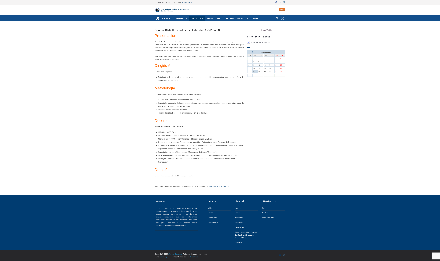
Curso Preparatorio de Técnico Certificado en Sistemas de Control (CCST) (246, 235)
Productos (238, 243)
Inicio (210, 208)
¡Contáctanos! (187, 2)
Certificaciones (213, 18)
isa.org (282, 9)
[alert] (266, 42)
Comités (255, 18)
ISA (263, 208)
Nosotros (166, 18)
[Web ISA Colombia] (157, 18)
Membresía (180, 18)
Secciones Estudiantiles (235, 18)
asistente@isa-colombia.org (219, 186)
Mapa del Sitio (213, 222)
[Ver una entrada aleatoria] (282, 18)
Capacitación (196, 18)
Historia (237, 213)
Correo (210, 213)
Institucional (239, 217)
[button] (171, 18)
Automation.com (268, 217)
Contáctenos (212, 217)
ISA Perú (265, 213)
